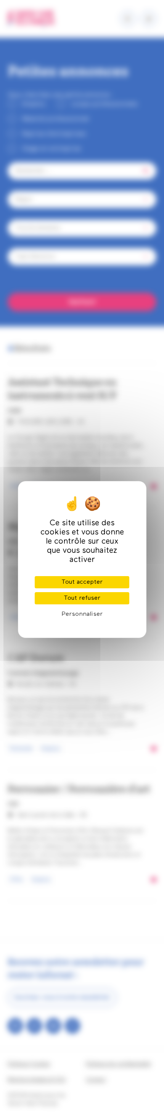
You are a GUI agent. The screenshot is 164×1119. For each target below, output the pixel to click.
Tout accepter (82, 582)
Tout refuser (82, 598)
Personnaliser (82, 614)
